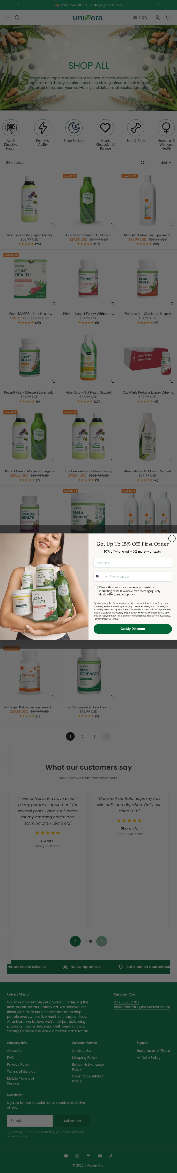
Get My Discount (132, 628)
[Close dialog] (172, 538)
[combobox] (101, 576)
